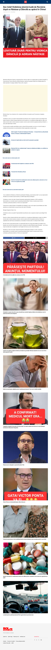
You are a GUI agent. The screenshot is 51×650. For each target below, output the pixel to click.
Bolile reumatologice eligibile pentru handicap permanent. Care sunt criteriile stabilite (22, 389)
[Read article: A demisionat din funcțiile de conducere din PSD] (25, 257)
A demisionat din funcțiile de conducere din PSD (22, 163)
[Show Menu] (3, 2)
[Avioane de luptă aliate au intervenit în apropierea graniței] (6, 144)
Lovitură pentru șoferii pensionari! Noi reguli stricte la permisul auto (18, 615)
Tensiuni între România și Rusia (18, 171)
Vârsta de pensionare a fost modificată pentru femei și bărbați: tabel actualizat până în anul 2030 (24, 539)
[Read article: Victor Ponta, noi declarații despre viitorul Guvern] (25, 484)
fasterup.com (16, 636)
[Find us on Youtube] (41, 640)
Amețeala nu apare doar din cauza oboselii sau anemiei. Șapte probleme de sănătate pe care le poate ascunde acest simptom (24, 312)
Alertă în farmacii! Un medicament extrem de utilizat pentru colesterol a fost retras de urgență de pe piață (29, 180)
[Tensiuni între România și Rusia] (6, 176)
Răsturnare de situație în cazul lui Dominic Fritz (13, 465)
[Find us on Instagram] (36, 640)
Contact (12, 632)
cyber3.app (10, 636)
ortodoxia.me (22, 636)
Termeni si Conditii (11, 641)
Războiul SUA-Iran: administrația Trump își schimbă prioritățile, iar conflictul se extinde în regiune (29, 149)
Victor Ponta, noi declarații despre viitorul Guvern (14, 502)
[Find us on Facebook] (34, 640)
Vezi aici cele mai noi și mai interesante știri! (13, 189)
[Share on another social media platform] (47, 238)
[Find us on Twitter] (38, 640)
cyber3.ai (5, 636)
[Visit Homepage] (25, 2)
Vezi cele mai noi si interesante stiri (11, 158)
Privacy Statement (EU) (20, 641)
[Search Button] (47, 2)
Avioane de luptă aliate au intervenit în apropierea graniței (24, 140)
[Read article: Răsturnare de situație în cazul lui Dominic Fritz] (25, 447)
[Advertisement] (25, 68)
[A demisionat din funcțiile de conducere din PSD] (6, 167)
